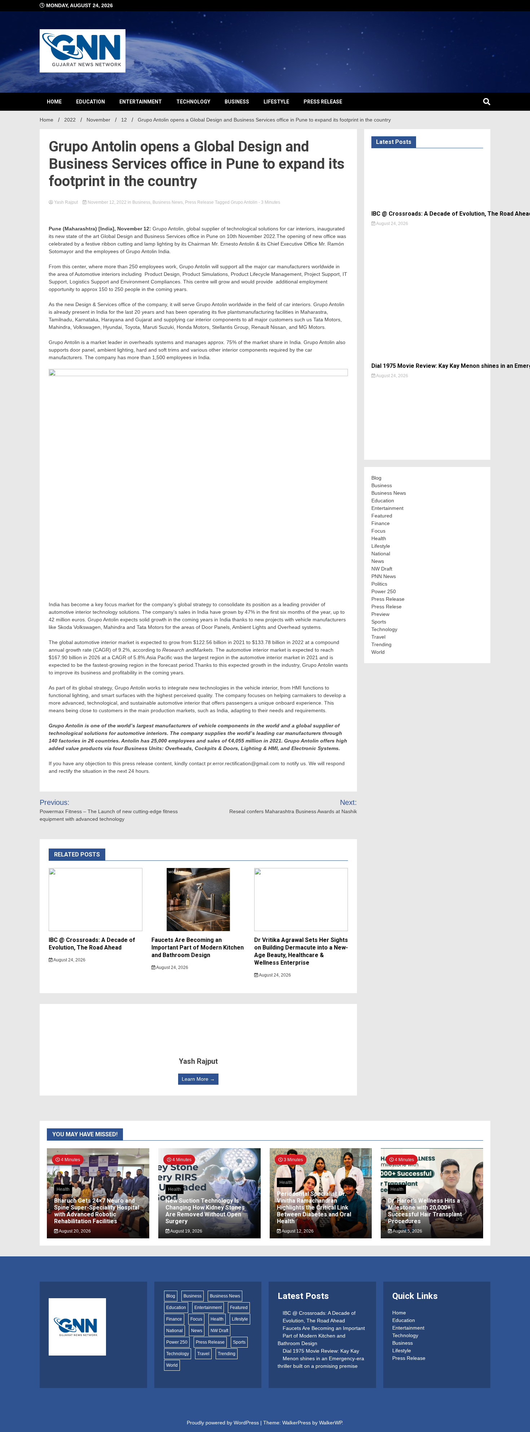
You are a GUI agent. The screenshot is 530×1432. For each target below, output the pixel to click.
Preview (380, 614)
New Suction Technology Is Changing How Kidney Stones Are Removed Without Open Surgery (205, 1211)
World (378, 652)
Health (378, 538)
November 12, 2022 (107, 202)
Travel (378, 637)
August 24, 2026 (69, 959)
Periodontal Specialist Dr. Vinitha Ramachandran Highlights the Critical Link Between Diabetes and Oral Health (314, 1207)
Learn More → (198, 1079)
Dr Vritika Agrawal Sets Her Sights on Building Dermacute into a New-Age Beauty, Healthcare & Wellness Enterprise (301, 951)
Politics (379, 584)
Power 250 (383, 591)
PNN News (383, 576)
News (377, 561)
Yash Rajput (66, 202)
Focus (378, 531)
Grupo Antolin (244, 202)
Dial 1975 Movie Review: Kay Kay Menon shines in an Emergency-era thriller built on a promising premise (321, 1358)
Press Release (323, 102)
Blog (376, 478)
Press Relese (386, 606)
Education (90, 102)
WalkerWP (330, 1423)
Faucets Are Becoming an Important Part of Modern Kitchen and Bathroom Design (197, 948)
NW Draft (381, 569)
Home (54, 102)
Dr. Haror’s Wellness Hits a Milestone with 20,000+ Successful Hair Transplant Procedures (425, 1211)
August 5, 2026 (407, 1231)
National (380, 553)
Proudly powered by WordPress (223, 1423)
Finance (380, 523)
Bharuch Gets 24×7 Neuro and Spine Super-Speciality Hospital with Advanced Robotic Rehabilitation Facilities (96, 1211)
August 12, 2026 (297, 1231)
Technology (193, 102)
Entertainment (140, 102)
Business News (168, 202)
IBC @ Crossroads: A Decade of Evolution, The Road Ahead (92, 944)
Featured (381, 516)
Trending (381, 644)
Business (237, 102)
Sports (378, 622)
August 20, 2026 (74, 1231)
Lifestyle (276, 102)
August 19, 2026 (185, 1231)
